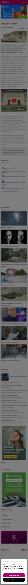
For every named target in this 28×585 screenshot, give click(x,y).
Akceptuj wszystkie (14, 575)
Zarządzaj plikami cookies (14, 579)
